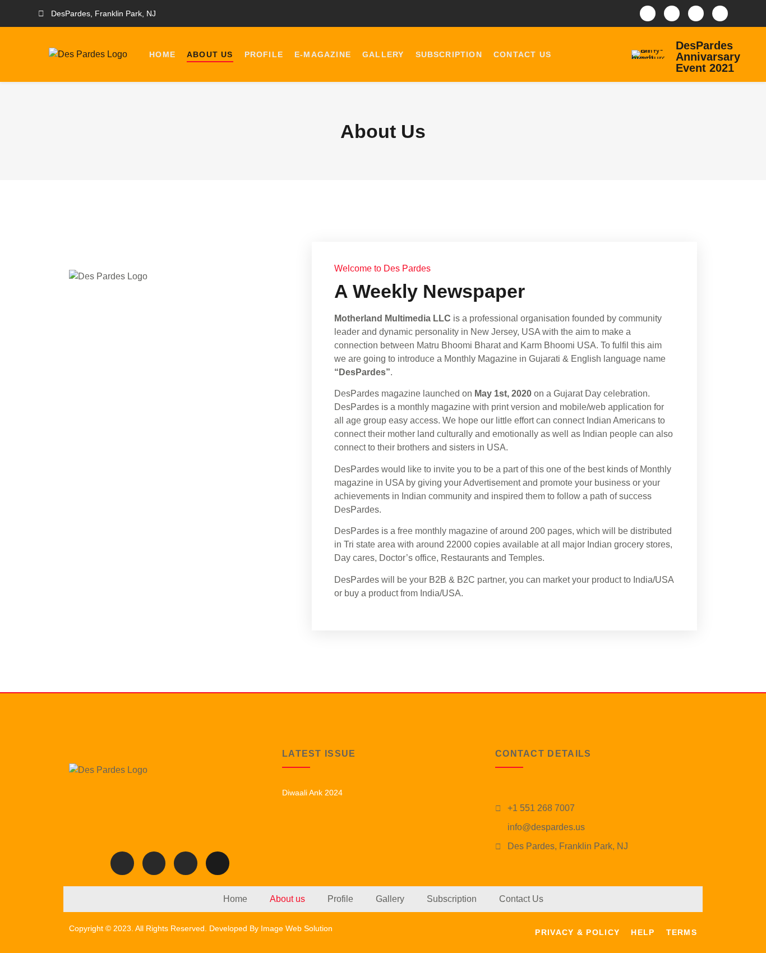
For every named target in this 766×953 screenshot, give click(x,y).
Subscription (449, 54)
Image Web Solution (297, 928)
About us (210, 54)
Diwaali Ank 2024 (312, 792)
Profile (263, 54)
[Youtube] (720, 13)
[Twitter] (672, 13)
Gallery (383, 54)
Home (162, 54)
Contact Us (522, 54)
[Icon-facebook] (648, 13)
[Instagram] (696, 13)
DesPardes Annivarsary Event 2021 (708, 56)
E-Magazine (322, 54)
